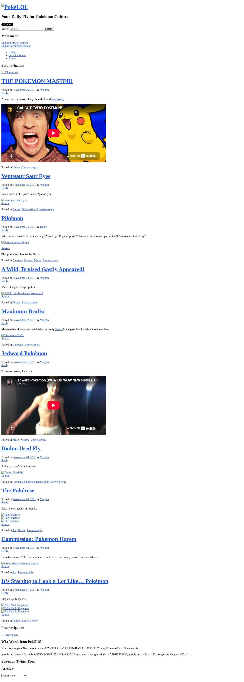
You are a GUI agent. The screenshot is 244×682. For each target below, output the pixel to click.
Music (16, 439)
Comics (28, 260)
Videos (16, 167)
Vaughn (44, 89)
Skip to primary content (14, 42)
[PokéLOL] (14, 7)
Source (5, 203)
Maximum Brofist (23, 311)
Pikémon (12, 218)
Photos (16, 302)
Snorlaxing (57, 99)
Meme (37, 260)
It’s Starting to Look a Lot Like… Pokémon (54, 581)
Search (5, 28)
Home (12, 52)
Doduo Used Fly (21, 448)
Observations (29, 209)
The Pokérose (17, 490)
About (12, 58)
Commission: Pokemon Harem (38, 539)
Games (16, 209)
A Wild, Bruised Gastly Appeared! (42, 269)
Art (14, 530)
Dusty (43, 226)
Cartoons (18, 260)
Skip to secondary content (16, 45)
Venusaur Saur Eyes (25, 176)
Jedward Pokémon (24, 353)
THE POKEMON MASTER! (37, 81)
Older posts (9, 72)
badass (59, 329)
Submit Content (17, 55)
